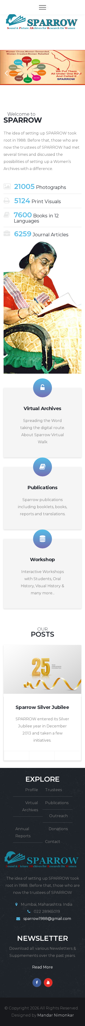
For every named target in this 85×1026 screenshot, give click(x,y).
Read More (42, 967)
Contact (52, 841)
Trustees (53, 790)
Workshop (42, 559)
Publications (42, 487)
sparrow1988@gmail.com (47, 918)
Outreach (58, 816)
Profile (31, 790)
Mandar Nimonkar (55, 1015)
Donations (58, 829)
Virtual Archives (42, 408)
